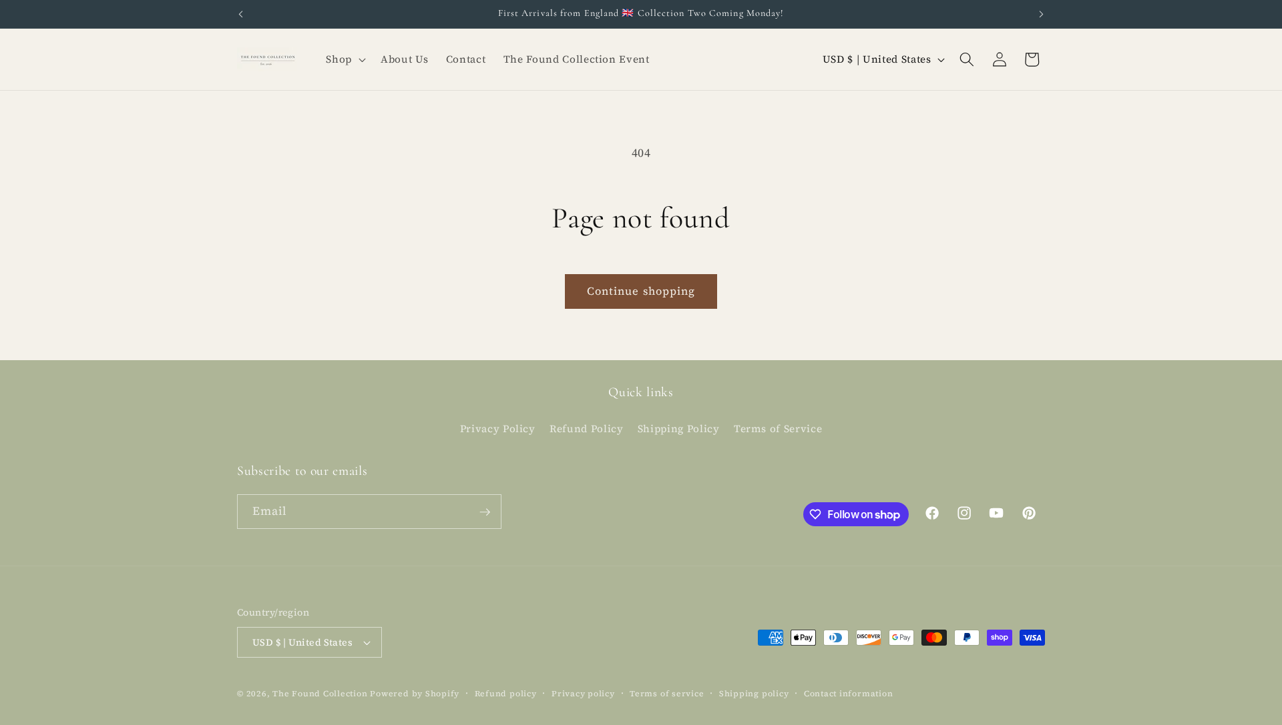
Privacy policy (583, 693)
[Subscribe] (485, 512)
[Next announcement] (1041, 14)
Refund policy (506, 693)
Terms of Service (778, 428)
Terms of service (667, 693)
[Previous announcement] (241, 14)
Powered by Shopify (414, 693)
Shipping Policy (679, 428)
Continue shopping (641, 291)
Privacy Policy (498, 428)
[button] (344, 59)
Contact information (848, 693)
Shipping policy (754, 693)
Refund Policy (587, 428)
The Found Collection (319, 693)
